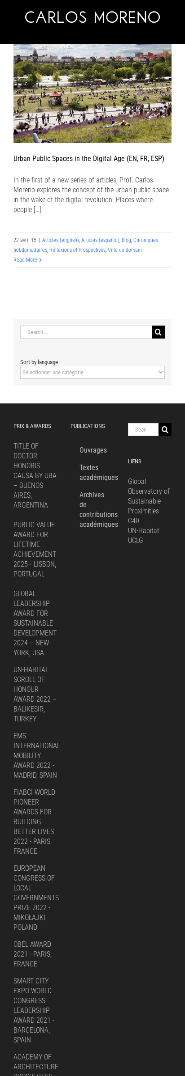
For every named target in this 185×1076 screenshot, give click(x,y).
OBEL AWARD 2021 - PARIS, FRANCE (32, 954)
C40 (133, 521)
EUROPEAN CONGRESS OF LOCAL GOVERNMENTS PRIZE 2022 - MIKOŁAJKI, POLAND (36, 898)
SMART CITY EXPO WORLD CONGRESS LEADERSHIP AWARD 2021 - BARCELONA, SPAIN (33, 1010)
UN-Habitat (143, 530)
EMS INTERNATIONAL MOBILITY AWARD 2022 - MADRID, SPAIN (36, 755)
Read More (25, 260)
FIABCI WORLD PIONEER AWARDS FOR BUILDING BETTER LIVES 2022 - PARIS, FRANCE (34, 822)
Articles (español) (100, 240)
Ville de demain (125, 250)
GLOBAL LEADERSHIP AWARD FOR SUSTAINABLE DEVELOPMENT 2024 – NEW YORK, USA (35, 623)
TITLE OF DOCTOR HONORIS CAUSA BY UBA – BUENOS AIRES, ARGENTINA (35, 475)
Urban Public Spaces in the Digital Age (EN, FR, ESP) (88, 158)
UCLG (135, 540)
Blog (126, 240)
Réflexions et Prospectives (77, 250)
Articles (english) (60, 240)
